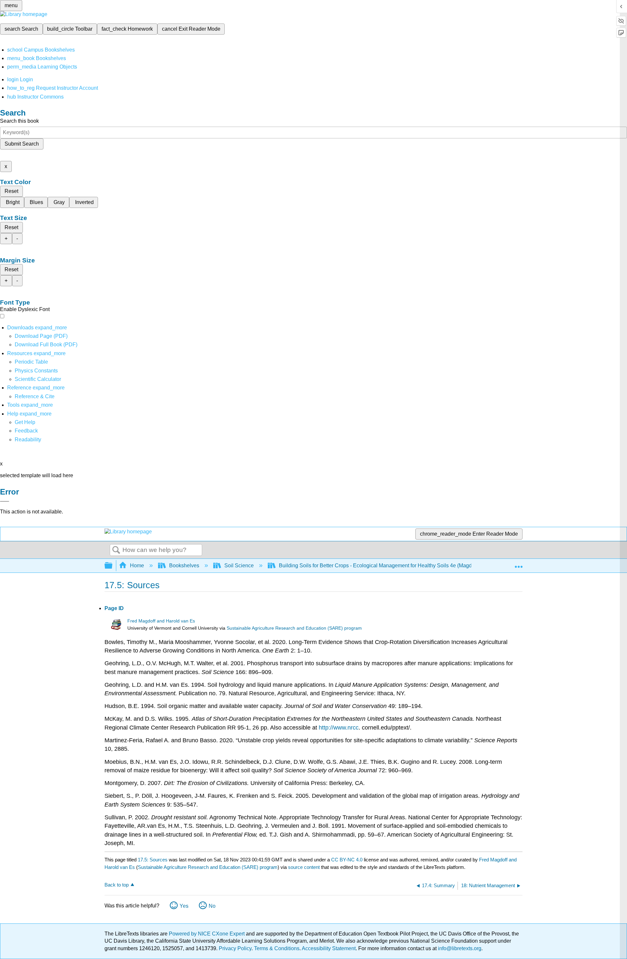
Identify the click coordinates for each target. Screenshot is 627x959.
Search (116, 550)
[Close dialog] (4, 501)
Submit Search (22, 144)
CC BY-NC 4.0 (346, 859)
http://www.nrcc (339, 727)
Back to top (116, 885)
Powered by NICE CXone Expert (207, 933)
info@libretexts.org (459, 948)
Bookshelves (184, 565)
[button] (26, 430)
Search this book (19, 121)
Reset (11, 191)
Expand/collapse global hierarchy (112, 565)
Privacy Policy (235, 948)
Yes (184, 906)
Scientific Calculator (38, 379)
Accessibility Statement (329, 948)
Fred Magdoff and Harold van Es (161, 621)
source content (304, 867)
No (212, 906)
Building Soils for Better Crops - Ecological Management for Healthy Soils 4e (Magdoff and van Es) (393, 565)
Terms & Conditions (276, 948)
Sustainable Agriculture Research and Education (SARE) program (294, 628)
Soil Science (239, 565)
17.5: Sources (153, 859)
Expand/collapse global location (518, 564)
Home (137, 565)
